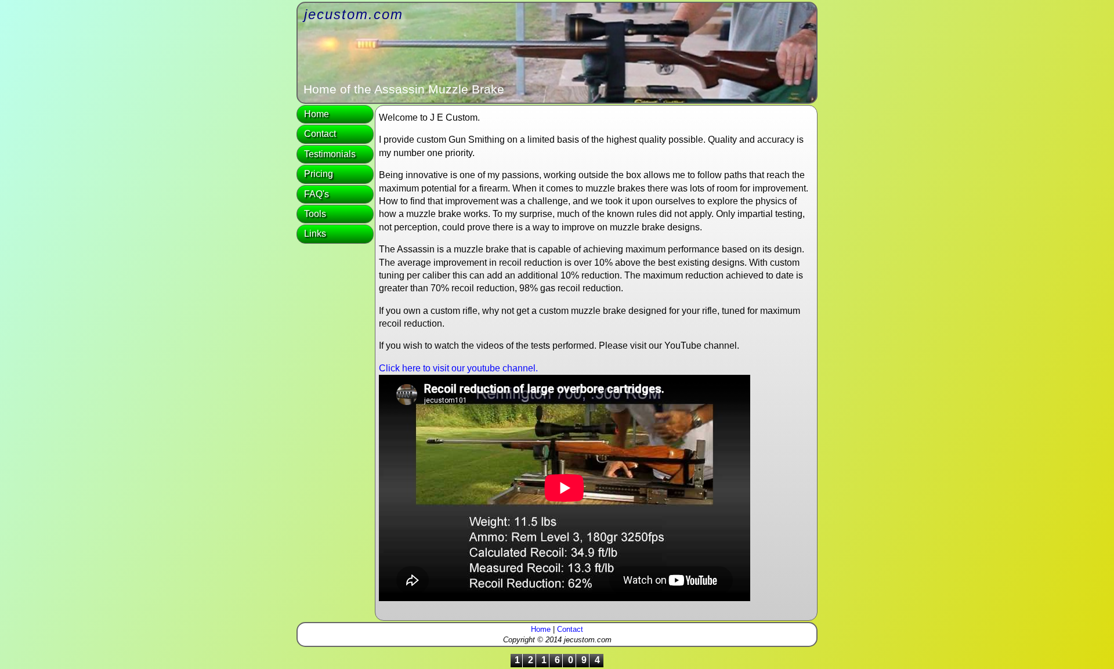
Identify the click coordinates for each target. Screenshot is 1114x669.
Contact (320, 134)
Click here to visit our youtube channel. (458, 368)
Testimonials (330, 154)
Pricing (318, 174)
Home (316, 114)
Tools (315, 214)
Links (315, 233)
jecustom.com (353, 14)
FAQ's (316, 194)
